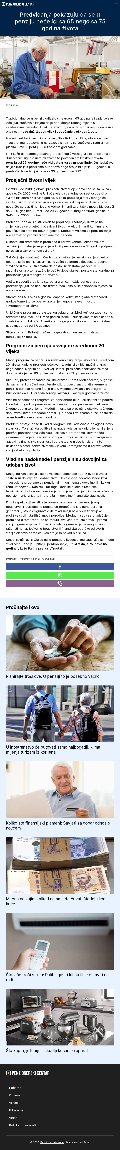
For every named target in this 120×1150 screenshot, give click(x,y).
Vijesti (13, 1103)
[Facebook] (60, 566)
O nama (14, 1095)
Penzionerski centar (52, 1142)
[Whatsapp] (60, 575)
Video (13, 1118)
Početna (15, 1088)
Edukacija (16, 1110)
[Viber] (60, 583)
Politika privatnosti (22, 1125)
